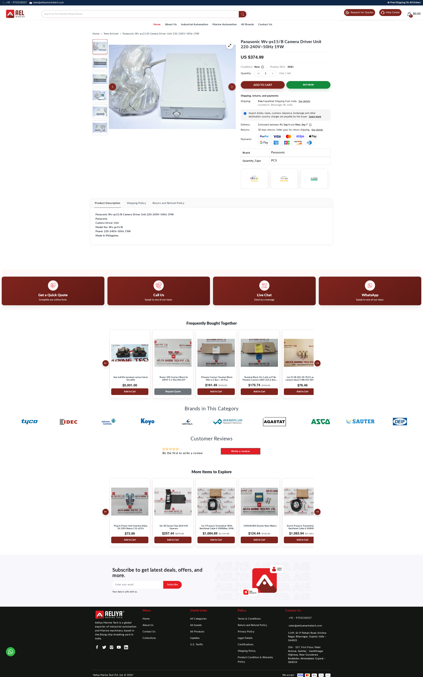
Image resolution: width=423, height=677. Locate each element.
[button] (100, 46)
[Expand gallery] (229, 45)
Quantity (246, 73)
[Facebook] (97, 647)
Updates (195, 638)
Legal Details (245, 638)
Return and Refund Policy (252, 625)
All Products (197, 631)
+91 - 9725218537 (300, 618)
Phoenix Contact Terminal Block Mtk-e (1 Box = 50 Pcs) (216, 378)
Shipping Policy (247, 651)
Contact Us (149, 631)
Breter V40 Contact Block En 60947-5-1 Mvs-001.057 (174, 378)
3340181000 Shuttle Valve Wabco (260, 526)
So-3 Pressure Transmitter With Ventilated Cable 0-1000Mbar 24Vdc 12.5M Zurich (217, 527)
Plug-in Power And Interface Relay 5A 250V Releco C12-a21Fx (130, 527)
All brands (196, 625)
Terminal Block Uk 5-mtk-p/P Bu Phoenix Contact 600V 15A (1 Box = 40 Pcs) (260, 378)
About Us (148, 625)
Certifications (245, 644)
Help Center (393, 12)
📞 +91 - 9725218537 (14, 2)
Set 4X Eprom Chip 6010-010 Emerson (174, 527)
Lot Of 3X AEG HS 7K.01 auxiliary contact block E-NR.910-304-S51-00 (303, 378)
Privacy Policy (246, 631)
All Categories (198, 619)
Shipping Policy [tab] (136, 203)
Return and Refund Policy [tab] (168, 203)
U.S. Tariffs (196, 644)
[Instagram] (112, 647)
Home (146, 619)
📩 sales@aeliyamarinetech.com (46, 2)
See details (304, 101)
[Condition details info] (262, 67)
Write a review (240, 451)
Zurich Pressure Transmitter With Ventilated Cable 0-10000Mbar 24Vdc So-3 (303, 527)
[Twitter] (104, 647)
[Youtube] (119, 647)
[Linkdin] (126, 647)
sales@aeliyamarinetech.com (305, 625)
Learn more (315, 117)
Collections (149, 638)
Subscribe (172, 585)
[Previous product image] (112, 87)
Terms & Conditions (249, 619)
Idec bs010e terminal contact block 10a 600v (131, 378)
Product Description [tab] (107, 203)
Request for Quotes (362, 12)
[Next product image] (232, 87)
